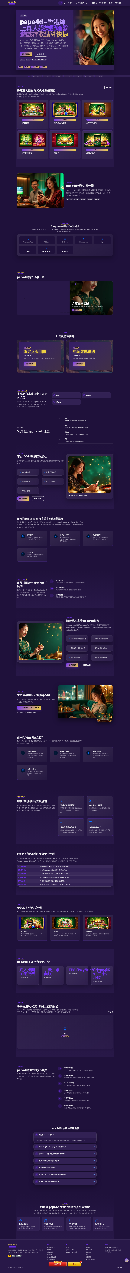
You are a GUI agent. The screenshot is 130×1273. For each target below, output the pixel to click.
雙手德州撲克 (102, 3)
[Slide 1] (61, 312)
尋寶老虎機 (118, 3)
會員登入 (41, 54)
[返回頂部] (127, 1260)
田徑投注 (49, 1254)
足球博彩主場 (51, 1259)
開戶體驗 (26, 54)
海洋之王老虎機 (51, 1257)
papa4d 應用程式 (91, 3)
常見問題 (88, 1257)
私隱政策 (88, 1252)
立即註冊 (57, 1263)
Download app (30, 708)
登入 (74, 1264)
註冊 (67, 1247)
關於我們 (88, 1247)
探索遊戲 (109, 87)
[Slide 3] (68, 312)
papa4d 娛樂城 (79, 3)
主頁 (61, 3)
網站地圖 (119, 1267)
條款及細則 (89, 1250)
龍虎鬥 (110, 3)
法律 (87, 1254)
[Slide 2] (65, 312)
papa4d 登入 (68, 3)
